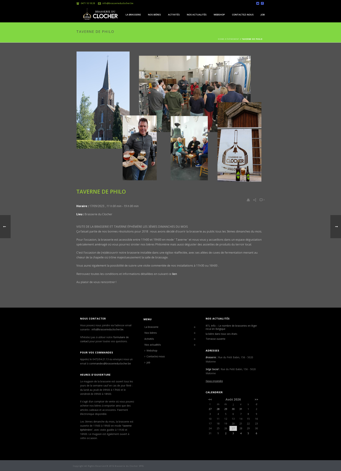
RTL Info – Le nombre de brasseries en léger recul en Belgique (231, 327)
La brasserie (133, 14)
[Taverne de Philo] (170, 118)
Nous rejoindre (214, 381)
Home (221, 39)
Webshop (219, 14)
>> (256, 399)
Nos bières (154, 14)
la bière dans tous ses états (221, 333)
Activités (174, 14)
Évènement (233, 39)
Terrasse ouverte (215, 338)
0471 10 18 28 (88, 3)
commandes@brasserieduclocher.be (110, 363)
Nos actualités (197, 14)
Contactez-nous (243, 14)
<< (210, 399)
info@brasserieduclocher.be (117, 3)
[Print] (248, 199)
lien (174, 274)
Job (263, 14)
